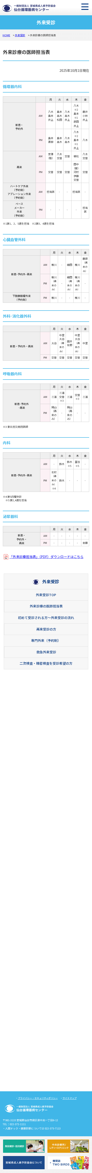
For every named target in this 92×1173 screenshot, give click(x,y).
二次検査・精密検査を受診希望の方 (46, 663)
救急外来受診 (46, 652)
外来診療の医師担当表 (46, 606)
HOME (6, 35)
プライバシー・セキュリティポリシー (38, 1098)
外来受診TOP (46, 594)
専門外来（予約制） (46, 640)
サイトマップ (70, 1098)
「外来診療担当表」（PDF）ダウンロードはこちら (46, 556)
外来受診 (20, 35)
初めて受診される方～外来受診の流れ (46, 617)
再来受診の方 (46, 629)
